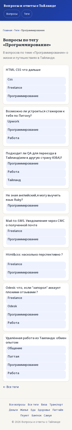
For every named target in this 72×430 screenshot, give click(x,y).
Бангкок (37, 415)
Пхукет (24, 415)
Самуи (48, 415)
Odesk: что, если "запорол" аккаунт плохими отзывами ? (33, 289)
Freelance (15, 87)
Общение (15, 348)
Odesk (12, 306)
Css (10, 79)
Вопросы (12, 13)
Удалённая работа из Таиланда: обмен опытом (36, 340)
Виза (44, 404)
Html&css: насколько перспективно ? (34, 254)
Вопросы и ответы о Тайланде (30, 5)
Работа (13, 138)
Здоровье (44, 410)
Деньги (13, 410)
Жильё (24, 410)
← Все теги (11, 387)
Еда (33, 410)
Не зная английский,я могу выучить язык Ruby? (33, 197)
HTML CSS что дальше (23, 69)
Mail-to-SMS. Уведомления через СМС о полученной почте (35, 223)
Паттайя (57, 410)
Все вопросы (17, 404)
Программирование (23, 96)
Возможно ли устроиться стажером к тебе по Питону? (35, 113)
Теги (27, 13)
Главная (7, 30)
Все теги (33, 404)
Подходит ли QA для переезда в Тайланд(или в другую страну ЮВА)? (34, 155)
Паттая (13, 356)
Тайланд (14, 180)
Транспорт (56, 404)
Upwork (13, 121)
